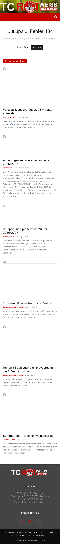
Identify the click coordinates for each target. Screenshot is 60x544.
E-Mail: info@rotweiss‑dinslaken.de (30, 502)
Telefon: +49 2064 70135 (30, 499)
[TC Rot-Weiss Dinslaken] (30, 7)
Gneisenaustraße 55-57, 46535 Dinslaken (30, 496)
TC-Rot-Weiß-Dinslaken (13, 307)
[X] (38, 522)
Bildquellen (33, 532)
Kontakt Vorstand (19, 535)
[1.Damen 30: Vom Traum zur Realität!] (30, 280)
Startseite (37, 47)
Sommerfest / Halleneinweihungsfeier (28, 435)
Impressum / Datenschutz (15, 532)
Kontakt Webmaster (37, 535)
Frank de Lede (9, 439)
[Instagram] (30, 522)
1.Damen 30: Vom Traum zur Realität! (28, 303)
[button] (5, 17)
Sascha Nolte (8, 117)
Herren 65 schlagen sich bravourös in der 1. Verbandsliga (28, 369)
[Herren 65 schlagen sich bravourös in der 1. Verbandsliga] (30, 344)
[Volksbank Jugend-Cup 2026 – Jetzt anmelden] (30, 86)
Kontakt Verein (47, 532)
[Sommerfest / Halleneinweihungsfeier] (30, 412)
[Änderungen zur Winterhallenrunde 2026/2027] (30, 146)
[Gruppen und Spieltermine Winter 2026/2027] (30, 214)
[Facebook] (22, 522)
